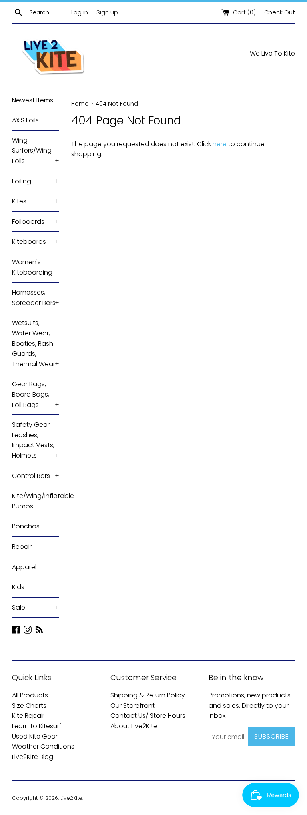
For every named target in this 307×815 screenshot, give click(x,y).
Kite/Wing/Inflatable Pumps (35, 501)
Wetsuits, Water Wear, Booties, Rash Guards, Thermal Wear (35, 343)
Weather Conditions (43, 746)
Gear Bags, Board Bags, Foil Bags (35, 394)
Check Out (279, 12)
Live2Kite (71, 798)
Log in (79, 12)
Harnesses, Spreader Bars (35, 297)
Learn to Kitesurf (37, 726)
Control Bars (35, 475)
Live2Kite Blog (32, 756)
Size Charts (29, 705)
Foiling (35, 181)
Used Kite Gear (35, 736)
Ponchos (26, 526)
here (220, 144)
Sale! (35, 607)
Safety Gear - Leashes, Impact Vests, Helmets (35, 440)
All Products (30, 695)
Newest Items (32, 100)
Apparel (24, 567)
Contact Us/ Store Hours (147, 715)
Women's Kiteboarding (32, 267)
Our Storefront (132, 705)
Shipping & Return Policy (147, 695)
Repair (22, 546)
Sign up (107, 12)
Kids (18, 587)
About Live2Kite (133, 726)
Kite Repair (28, 715)
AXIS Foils (25, 120)
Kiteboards (35, 241)
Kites (35, 201)
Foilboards (35, 221)
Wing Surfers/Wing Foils (35, 150)
